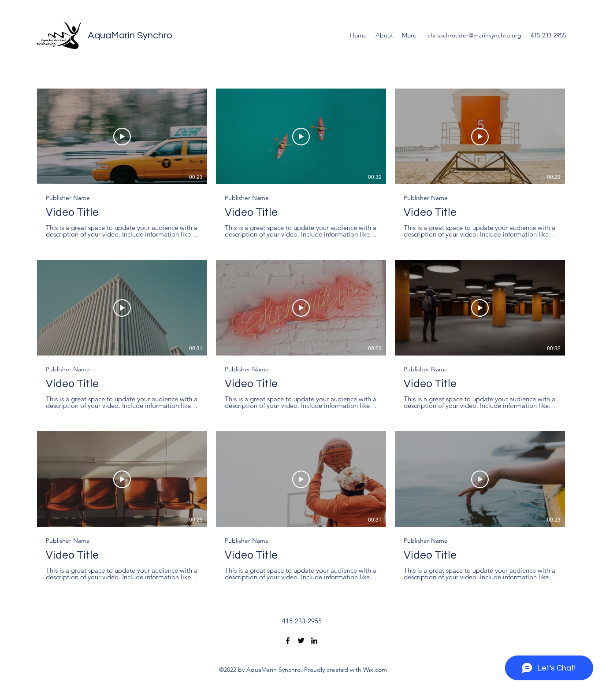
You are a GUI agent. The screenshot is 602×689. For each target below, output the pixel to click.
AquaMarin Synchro (130, 35)
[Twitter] (301, 640)
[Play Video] (122, 136)
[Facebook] (287, 640)
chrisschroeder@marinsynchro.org (474, 35)
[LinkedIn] (314, 640)
